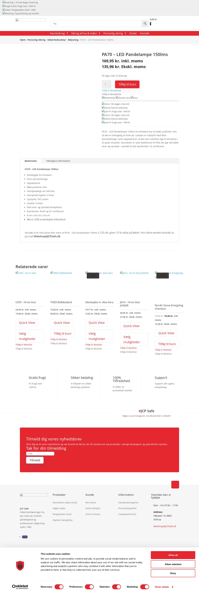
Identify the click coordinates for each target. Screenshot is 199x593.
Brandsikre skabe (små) (65, 502)
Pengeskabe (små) (62, 514)
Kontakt (144, 33)
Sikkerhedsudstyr (56, 39)
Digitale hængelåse (63, 520)
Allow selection (173, 564)
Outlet (133, 33)
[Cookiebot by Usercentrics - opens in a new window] (20, 587)
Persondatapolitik (127, 508)
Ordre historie (93, 514)
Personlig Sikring (36, 39)
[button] (111, 90)
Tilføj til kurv (127, 84)
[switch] (89, 586)
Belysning (73, 39)
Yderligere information (58, 160)
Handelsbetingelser (128, 502)
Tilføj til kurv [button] (62, 333)
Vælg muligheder (27, 336)
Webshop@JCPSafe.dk (164, 526)
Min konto (91, 502)
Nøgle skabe (59, 508)
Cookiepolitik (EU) (127, 514)
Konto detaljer (93, 508)
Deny (173, 573)
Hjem (22, 39)
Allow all (173, 555)
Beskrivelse (31, 160)
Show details (162, 587)
